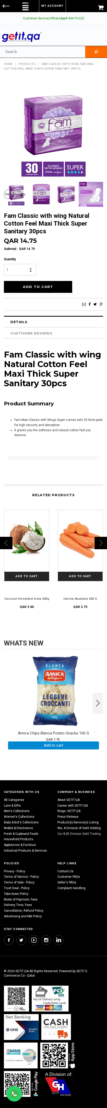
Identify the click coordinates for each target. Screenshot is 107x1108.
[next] (98, 703)
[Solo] (21, 1084)
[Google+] (101, 304)
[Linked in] (58, 940)
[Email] (84, 304)
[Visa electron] (21, 1055)
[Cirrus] (58, 1084)
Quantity (10, 259)
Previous (17, 194)
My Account (52, 6)
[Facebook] (90, 304)
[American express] (56, 1027)
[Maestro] (58, 1055)
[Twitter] (95, 304)
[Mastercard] (21, 1027)
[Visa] (50, 998)
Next (8, 194)
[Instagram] (46, 940)
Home (8, 64)
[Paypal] (16, 998)
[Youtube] (33, 940)
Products (27, 64)
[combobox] (42, 52)
